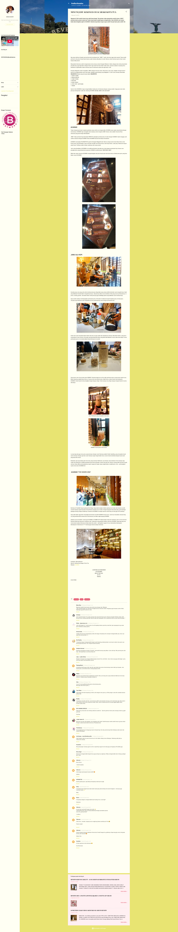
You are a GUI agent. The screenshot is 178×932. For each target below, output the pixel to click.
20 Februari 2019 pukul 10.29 (89, 665)
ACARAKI (76, 599)
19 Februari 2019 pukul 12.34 (87, 605)
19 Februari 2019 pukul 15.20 (87, 640)
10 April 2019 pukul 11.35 (86, 819)
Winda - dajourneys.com (81, 623)
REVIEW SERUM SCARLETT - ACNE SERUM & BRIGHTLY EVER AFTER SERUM (95, 879)
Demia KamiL (79, 631)
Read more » (124, 891)
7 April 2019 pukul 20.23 (84, 797)
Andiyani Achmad (80, 648)
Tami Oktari (78, 690)
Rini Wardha (79, 640)
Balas (77, 611)
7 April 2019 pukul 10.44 (84, 786)
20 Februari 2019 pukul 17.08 (84, 682)
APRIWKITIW (79, 779)
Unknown (78, 760)
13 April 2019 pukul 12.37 (86, 841)
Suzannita (78, 744)
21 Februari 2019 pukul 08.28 (88, 727)
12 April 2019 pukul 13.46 (86, 830)
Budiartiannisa (77, 3)
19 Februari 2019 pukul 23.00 (92, 656)
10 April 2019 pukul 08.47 (86, 807)
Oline (77, 682)
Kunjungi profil (9, 24)
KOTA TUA (87, 599)
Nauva (77, 797)
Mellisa (77, 673)
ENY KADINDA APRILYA (81, 708)
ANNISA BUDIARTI (10, 16)
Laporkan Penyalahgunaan (7, 91)
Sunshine (78, 841)
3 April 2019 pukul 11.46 (87, 779)
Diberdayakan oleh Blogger (100, 928)
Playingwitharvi (79, 665)
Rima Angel (78, 751)
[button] (126, 12)
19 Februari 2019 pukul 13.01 (86, 614)
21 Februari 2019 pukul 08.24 (89, 719)
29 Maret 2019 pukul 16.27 (86, 760)
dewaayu (78, 614)
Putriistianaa (79, 727)
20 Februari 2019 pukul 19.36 (87, 690)
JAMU (81, 599)
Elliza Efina (78, 605)
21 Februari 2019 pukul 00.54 (85, 698)
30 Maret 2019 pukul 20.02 (86, 769)
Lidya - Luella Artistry (81, 656)
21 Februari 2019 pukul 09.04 (87, 744)
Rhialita (78, 699)
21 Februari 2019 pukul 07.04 (93, 708)
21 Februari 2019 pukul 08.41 (97, 736)
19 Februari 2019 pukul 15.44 (90, 648)
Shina (77, 786)
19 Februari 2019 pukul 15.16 (88, 631)
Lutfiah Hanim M (80, 719)
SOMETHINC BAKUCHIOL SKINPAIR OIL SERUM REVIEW (89, 910)
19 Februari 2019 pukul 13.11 (93, 623)
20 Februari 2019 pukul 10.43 (85, 673)
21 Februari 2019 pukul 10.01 (87, 751)
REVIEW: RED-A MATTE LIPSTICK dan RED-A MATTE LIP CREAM (91, 896)
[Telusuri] (129, 4)
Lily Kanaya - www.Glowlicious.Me (84, 736)
